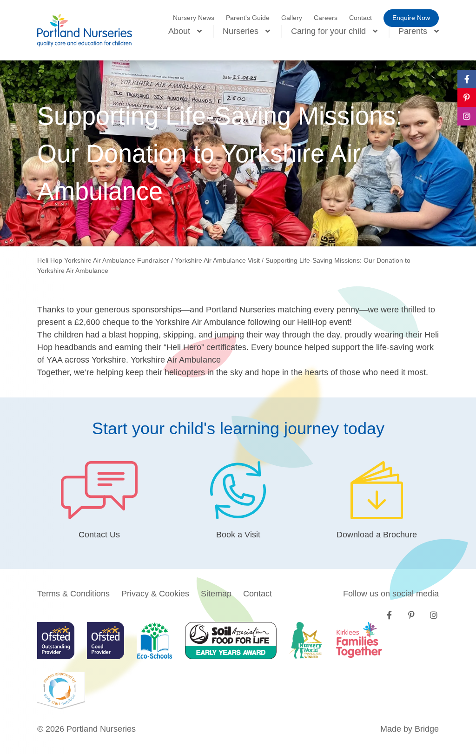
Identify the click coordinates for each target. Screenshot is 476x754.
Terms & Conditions (73, 593)
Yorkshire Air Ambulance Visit (217, 260)
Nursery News (193, 17)
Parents (412, 31)
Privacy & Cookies (155, 593)
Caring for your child (328, 31)
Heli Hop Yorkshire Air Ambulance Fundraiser (103, 260)
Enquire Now (411, 17)
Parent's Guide (248, 17)
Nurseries (240, 31)
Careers (325, 17)
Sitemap (216, 593)
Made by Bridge (409, 729)
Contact (360, 17)
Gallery (291, 17)
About (179, 31)
